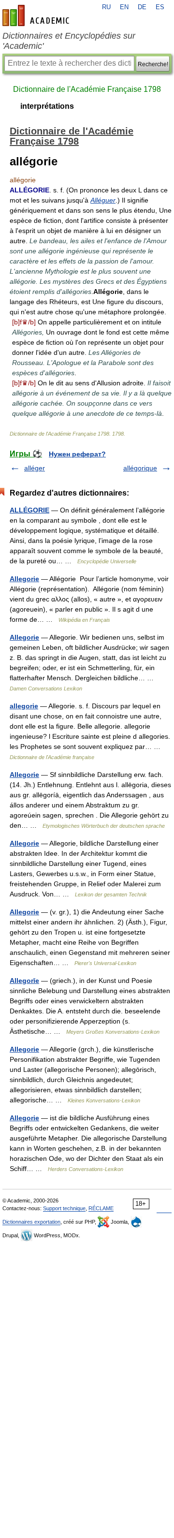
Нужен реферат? (77, 454)
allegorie (24, 706)
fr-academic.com (37, 15)
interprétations (47, 106)
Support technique (64, 1208)
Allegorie (24, 579)
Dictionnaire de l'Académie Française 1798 (87, 89)
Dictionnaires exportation (31, 1222)
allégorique (140, 468)
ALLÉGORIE (29, 510)
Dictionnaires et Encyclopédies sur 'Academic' (68, 41)
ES (160, 7)
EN (124, 7)
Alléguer (103, 200)
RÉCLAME (101, 1208)
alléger (34, 468)
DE (142, 7)
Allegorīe (24, 980)
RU (106, 7)
